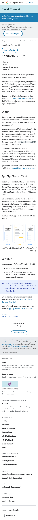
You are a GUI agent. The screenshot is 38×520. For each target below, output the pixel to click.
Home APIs (5, 404)
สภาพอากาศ (5, 425)
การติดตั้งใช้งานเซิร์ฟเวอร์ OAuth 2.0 (23, 168)
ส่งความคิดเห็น (9, 50)
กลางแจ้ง (4, 448)
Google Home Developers (10, 41)
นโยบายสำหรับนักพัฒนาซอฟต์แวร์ (12, 478)
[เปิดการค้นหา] (26, 2)
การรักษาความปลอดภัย (8, 429)
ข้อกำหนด (4, 510)
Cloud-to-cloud (11, 9)
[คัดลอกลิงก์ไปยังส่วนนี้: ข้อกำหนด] (14, 259)
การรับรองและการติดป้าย (9, 457)
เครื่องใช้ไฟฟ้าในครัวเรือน (9, 436)
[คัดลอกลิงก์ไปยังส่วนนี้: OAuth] (11, 112)
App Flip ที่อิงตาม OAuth (20, 99)
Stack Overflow (7, 497)
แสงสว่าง (4, 421)
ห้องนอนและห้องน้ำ (7, 444)
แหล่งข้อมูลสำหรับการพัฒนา (10, 464)
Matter (4, 362)
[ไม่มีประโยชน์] (19, 45)
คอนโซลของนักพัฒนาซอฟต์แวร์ (11, 487)
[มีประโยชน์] (15, 45)
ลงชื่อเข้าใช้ (32, 2)
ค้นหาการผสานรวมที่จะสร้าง (10, 389)
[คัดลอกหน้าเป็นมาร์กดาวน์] (24, 56)
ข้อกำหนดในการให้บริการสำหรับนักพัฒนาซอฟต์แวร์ (17, 474)
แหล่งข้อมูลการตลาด (8, 460)
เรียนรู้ (33, 41)
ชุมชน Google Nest (8, 501)
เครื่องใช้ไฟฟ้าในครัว (7, 440)
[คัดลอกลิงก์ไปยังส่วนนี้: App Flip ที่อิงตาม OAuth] (30, 176)
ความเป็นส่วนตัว (14, 510)
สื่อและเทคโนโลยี (7, 432)
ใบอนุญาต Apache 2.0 (8, 344)
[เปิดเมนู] (3, 2)
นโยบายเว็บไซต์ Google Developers (17, 346)
